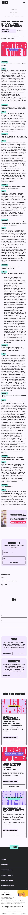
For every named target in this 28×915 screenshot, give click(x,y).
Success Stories (14, 12)
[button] (24, 2)
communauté (6, 875)
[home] (4, 2)
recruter (6, 675)
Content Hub (14, 9)
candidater (7, 653)
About (4, 859)
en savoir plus (14, 786)
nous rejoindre (7, 885)
